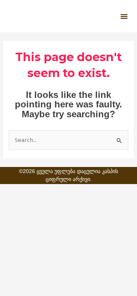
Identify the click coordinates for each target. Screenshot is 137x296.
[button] (124, 16)
